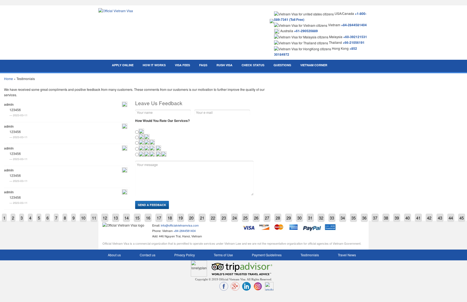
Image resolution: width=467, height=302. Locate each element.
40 (407, 218)
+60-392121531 (355, 36)
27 (267, 218)
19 (180, 218)
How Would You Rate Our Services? (162, 120)
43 (440, 218)
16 (148, 218)
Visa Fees (182, 65)
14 (126, 218)
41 (418, 218)
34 (343, 218)
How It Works (154, 65)
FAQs (203, 65)
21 (202, 218)
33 (332, 218)
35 (353, 218)
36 (364, 218)
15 (137, 218)
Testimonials (310, 255)
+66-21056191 (354, 42)
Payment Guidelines (267, 255)
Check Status (253, 65)
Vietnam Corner (313, 65)
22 (213, 218)
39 (397, 218)
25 (245, 218)
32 (321, 218)
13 (116, 218)
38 (386, 218)
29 (288, 218)
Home (8, 78)
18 (170, 218)
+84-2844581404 (354, 24)
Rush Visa (224, 65)
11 (94, 218)
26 (256, 218)
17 (159, 218)
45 (461, 218)
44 (451, 218)
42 (429, 218)
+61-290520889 (306, 30)
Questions (282, 65)
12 (105, 218)
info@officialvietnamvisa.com (180, 225)
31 (310, 218)
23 (224, 218)
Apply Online (123, 65)
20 (191, 218)
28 (278, 218)
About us (114, 255)
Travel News (347, 255)
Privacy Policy (184, 255)
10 (83, 218)
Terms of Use (223, 255)
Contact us (147, 255)
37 (375, 218)
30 (299, 218)
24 (234, 218)
